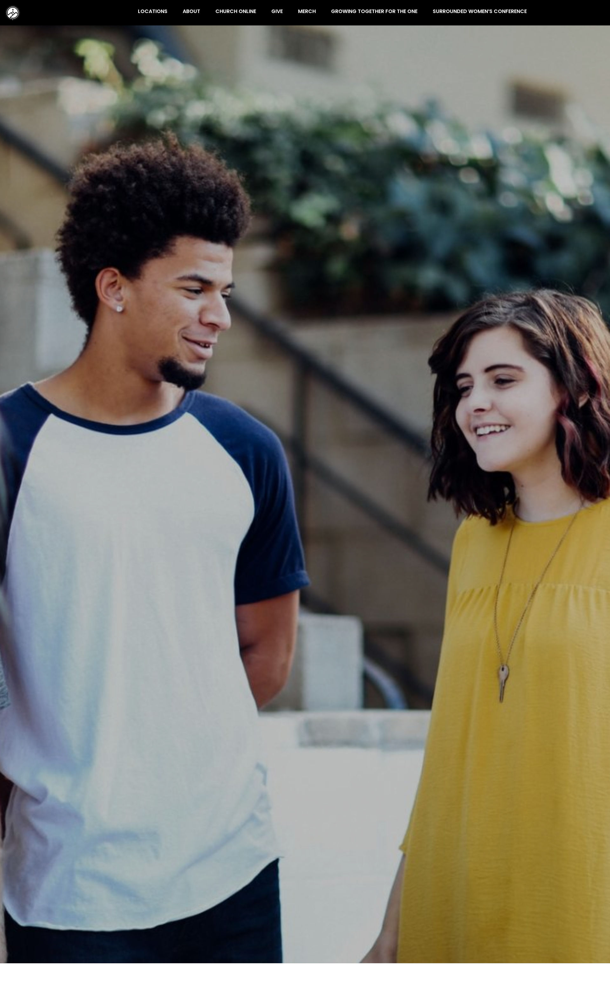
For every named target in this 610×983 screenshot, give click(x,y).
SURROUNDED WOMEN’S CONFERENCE (480, 12)
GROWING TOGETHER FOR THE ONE (374, 12)
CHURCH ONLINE (235, 12)
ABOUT (191, 12)
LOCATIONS (152, 12)
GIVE (277, 12)
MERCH (307, 12)
